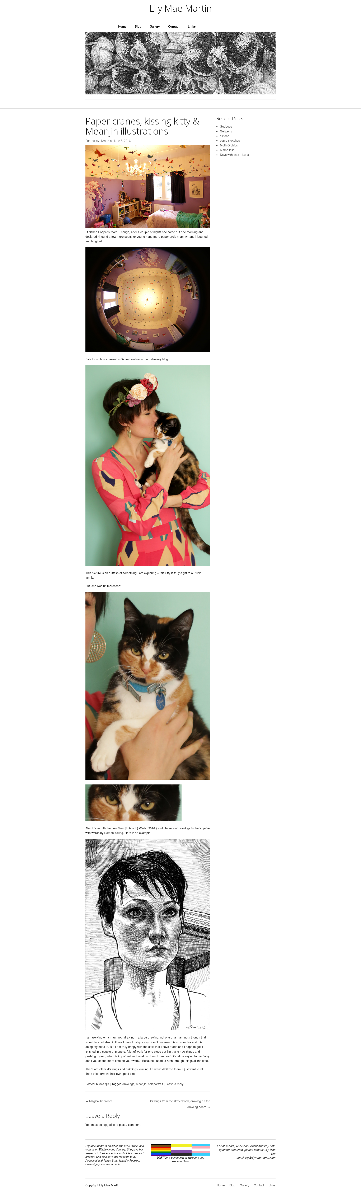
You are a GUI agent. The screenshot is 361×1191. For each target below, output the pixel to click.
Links (192, 26)
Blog (138, 26)
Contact (173, 26)
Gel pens (226, 131)
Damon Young (113, 833)
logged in (109, 1124)
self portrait (155, 1084)
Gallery (155, 26)
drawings (128, 1084)
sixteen (224, 136)
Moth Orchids (229, 145)
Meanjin (123, 828)
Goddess (226, 126)
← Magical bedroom (98, 1101)
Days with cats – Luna (234, 155)
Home (122, 26)
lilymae (104, 141)
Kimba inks (227, 150)
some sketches (230, 140)
